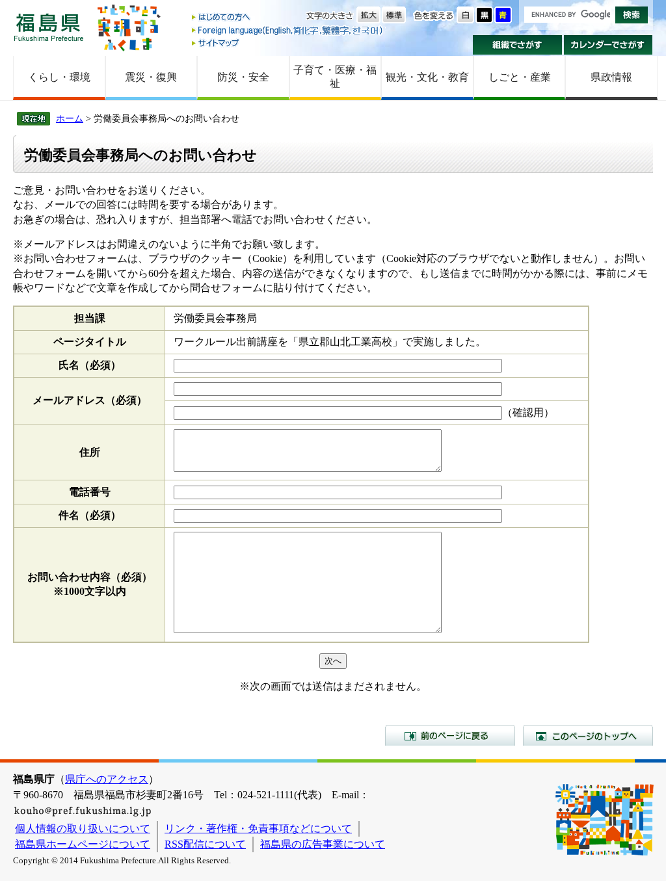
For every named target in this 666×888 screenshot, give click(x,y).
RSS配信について (205, 844)
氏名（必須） (90, 365)
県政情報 (611, 77)
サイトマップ (288, 42)
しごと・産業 (519, 77)
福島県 (49, 27)
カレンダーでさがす (608, 45)
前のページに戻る (450, 735)
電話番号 (90, 491)
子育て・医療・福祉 (335, 76)
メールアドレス (90, 400)
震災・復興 (151, 77)
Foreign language (288, 30)
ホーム (69, 118)
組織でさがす (517, 45)
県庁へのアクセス (106, 779)
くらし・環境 (59, 77)
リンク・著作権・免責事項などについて (258, 828)
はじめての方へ (288, 18)
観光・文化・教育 (427, 77)
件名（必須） (90, 515)
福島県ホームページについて (82, 844)
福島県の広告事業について (322, 844)
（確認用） (528, 412)
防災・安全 (243, 77)
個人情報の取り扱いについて (82, 828)
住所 (89, 452)
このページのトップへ (588, 735)
